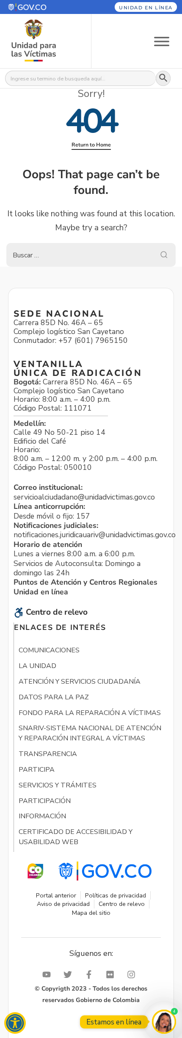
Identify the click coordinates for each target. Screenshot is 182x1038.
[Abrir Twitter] (69, 974)
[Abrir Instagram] (133, 974)
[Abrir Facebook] (91, 974)
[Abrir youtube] (48, 974)
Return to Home (91, 144)
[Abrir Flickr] (112, 974)
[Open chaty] (164, 1022)
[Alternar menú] (161, 41)
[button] (39, 7)
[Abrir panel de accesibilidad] (15, 1023)
